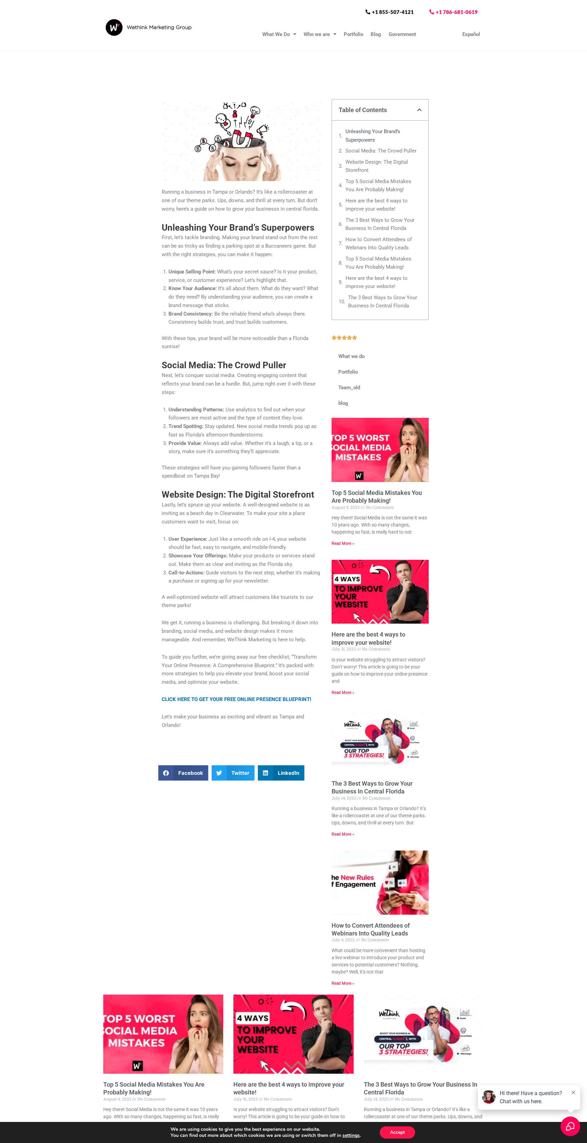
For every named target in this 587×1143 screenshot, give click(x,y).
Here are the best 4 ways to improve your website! (376, 205)
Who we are (317, 34)
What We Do (276, 34)
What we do (351, 356)
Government (402, 34)
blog (343, 403)
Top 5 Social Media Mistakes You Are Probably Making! (378, 185)
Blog (376, 34)
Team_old (349, 388)
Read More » (343, 543)
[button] (183, 773)
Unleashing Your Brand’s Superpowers (372, 135)
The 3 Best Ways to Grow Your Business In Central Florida (379, 224)
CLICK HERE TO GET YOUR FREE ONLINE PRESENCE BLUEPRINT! (236, 699)
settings (351, 1135)
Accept (397, 1132)
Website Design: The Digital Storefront (376, 166)
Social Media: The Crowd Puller (380, 151)
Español (471, 34)
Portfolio (353, 34)
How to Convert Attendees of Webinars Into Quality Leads (378, 243)
